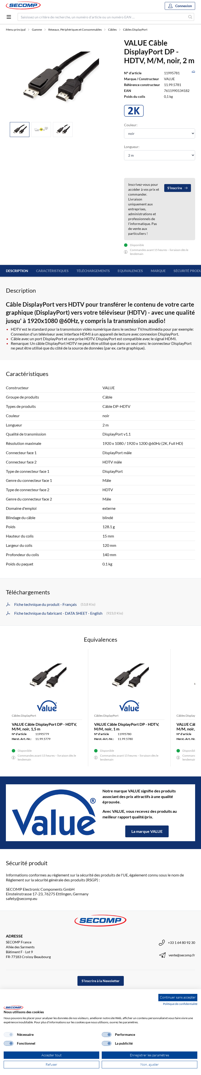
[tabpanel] (59, 78)
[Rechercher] (190, 17)
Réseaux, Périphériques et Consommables (75, 29)
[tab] (19, 129)
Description (17, 271)
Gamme (37, 29)
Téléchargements (93, 271)
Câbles (112, 29)
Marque (158, 271)
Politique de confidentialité (180, 1004)
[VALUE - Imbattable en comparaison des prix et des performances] (54, 812)
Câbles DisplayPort (135, 29)
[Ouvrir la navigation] (9, 17)
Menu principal (15, 29)
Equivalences (130, 271)
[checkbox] (8, 1034)
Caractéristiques (52, 271)
